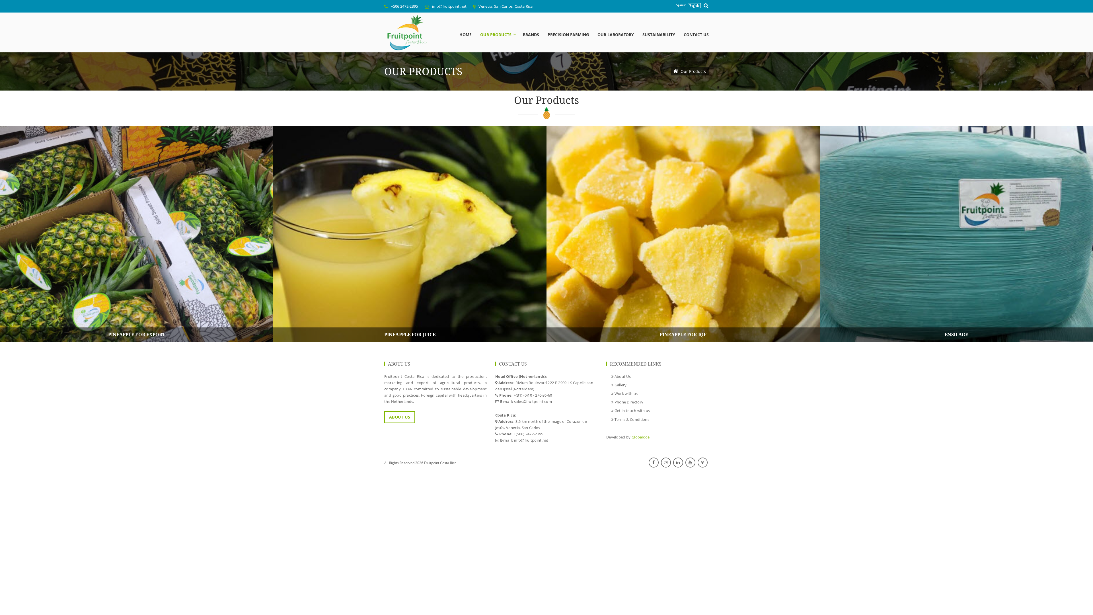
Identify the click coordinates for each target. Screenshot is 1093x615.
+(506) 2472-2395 (528, 433)
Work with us (625, 393)
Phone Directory (628, 402)
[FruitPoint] (405, 32)
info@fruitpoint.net (449, 6)
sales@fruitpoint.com (533, 401)
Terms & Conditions (631, 419)
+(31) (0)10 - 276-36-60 (533, 395)
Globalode (641, 437)
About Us (399, 417)
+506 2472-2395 (404, 6)
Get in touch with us (631, 410)
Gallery (619, 385)
